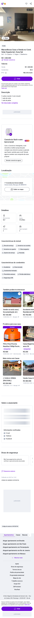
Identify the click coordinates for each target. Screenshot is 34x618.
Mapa (6, 38)
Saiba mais (4, 88)
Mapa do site (17, 578)
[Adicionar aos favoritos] (26, 3)
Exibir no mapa (18, 189)
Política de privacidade (17, 572)
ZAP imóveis (17, 586)
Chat (18, 79)
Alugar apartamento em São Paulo (14, 544)
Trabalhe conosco (17, 581)
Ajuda (17, 564)
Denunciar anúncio (9, 471)
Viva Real (17, 589)
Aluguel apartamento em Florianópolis (16, 547)
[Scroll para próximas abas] (29, 535)
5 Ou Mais (22, 220)
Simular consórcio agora (13, 160)
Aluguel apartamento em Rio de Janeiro (16, 550)
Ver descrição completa (9, 103)
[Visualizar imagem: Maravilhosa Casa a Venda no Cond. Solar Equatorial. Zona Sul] (17, 24)
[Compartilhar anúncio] (31, 3)
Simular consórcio (9, 60)
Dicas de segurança (17, 566)
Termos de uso (17, 569)
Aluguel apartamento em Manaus (14, 554)
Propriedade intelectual (17, 575)
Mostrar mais (18, 558)
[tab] (9, 535)
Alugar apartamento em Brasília (13, 541)
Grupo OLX (17, 583)
